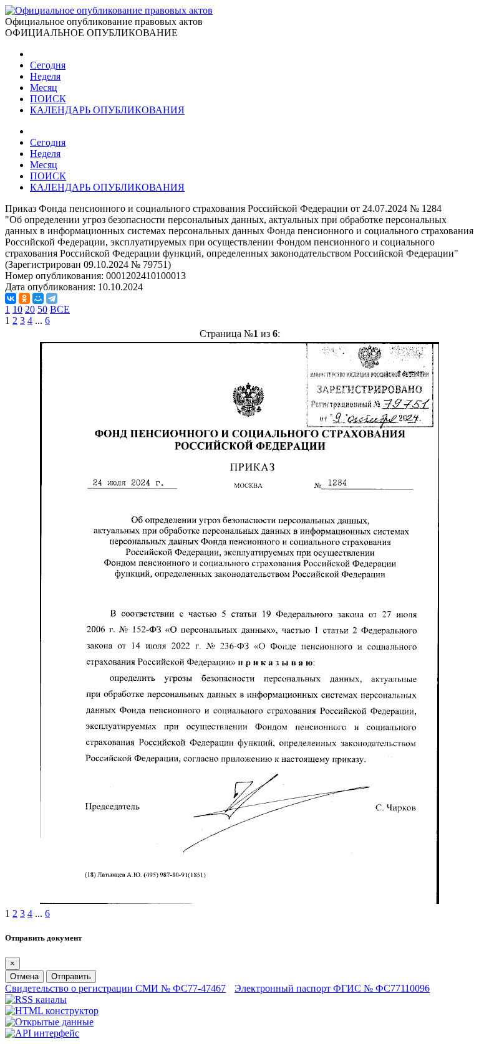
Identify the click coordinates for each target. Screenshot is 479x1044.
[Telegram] (51, 298)
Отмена (24, 976)
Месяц (43, 87)
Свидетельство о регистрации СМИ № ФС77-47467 (115, 988)
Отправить (71, 976)
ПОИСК (48, 98)
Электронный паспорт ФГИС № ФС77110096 (332, 988)
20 (30, 309)
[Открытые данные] (49, 1022)
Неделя (45, 76)
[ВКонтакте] (10, 298)
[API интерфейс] (42, 1033)
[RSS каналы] (36, 999)
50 (42, 309)
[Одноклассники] (24, 298)
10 (17, 309)
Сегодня (47, 65)
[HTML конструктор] (52, 1010)
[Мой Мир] (38, 298)
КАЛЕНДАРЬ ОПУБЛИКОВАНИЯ (107, 110)
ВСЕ (60, 309)
